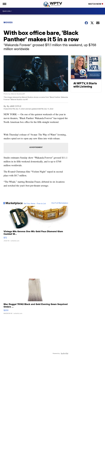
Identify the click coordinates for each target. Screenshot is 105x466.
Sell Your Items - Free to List (35, 203)
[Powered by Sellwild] (64, 353)
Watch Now (95, 4)
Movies (8, 22)
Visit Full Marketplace (59, 203)
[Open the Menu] (4, 4)
